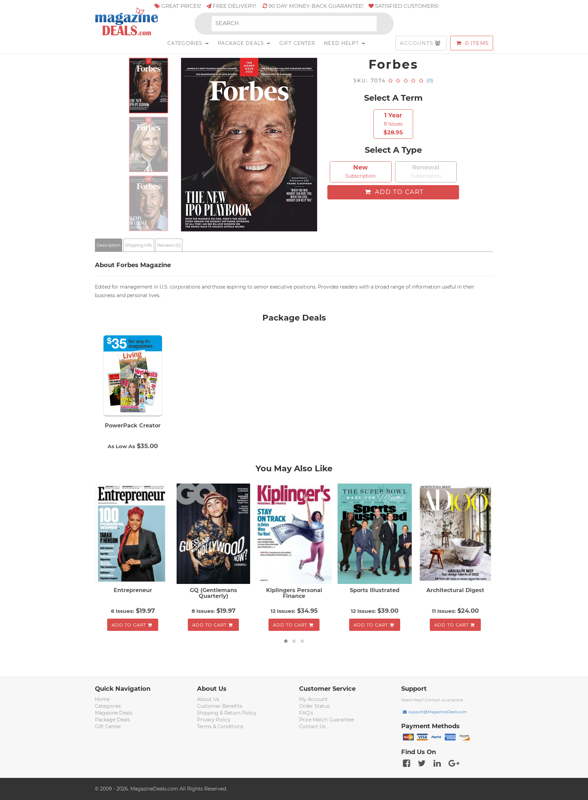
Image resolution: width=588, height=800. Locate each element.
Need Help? (342, 43)
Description (108, 245)
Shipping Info (138, 245)
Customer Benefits (219, 706)
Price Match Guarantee (326, 720)
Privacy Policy (214, 720)
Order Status (314, 706)
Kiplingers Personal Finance (294, 593)
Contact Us (312, 726)
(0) (430, 81)
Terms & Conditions (220, 726)
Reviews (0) (169, 245)
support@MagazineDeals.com (437, 711)
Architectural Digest (455, 590)
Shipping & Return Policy (227, 713)
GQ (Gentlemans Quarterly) (213, 593)
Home (102, 699)
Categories (185, 43)
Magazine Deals (113, 713)
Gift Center (297, 43)
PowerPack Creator (133, 425)
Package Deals (242, 43)
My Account (313, 699)
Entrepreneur (133, 590)
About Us (208, 699)
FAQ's (306, 713)
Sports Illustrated (374, 590)
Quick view (133, 534)
